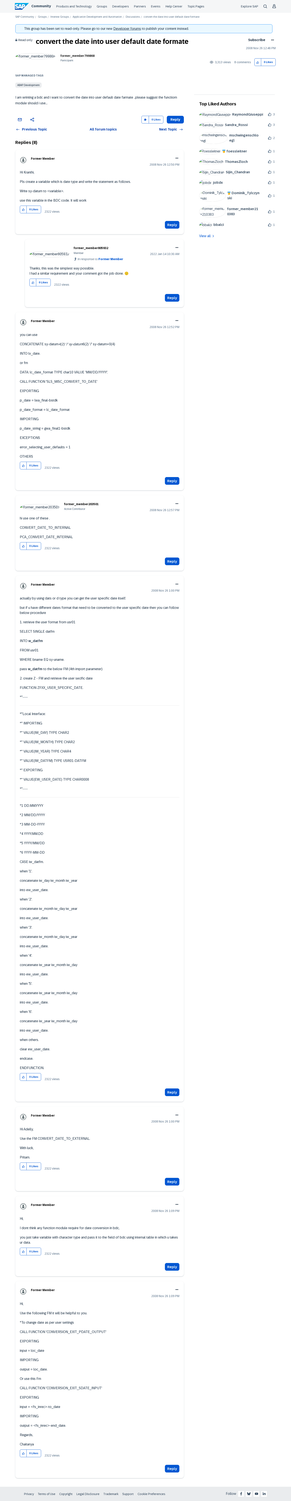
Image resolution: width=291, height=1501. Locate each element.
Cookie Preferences (151, 1494)
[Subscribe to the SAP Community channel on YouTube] (256, 1493)
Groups (102, 6)
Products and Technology (74, 6)
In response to (100, 259)
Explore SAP (249, 6)
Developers (120, 6)
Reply (172, 225)
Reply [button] (175, 119)
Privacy (29, 1494)
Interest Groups (59, 17)
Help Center (174, 6)
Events (155, 6)
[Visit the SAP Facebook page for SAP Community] (241, 1493)
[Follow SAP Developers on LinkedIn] (264, 1493)
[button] (258, 62)
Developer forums (127, 28)
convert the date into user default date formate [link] (171, 17)
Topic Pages (195, 6)
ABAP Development (28, 85)
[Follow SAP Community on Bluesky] (249, 1493)
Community (41, 6)
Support (128, 1494)
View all (205, 236)
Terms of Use (46, 1494)
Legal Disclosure (87, 1494)
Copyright (66, 1494)
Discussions (133, 17)
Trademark (110, 1494)
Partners (140, 6)
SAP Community (24, 17)
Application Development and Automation (97, 17)
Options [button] (271, 40)
